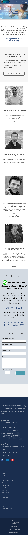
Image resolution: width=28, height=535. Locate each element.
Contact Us (5, 500)
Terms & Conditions (14, 522)
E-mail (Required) (7, 344)
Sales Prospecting (6, 487)
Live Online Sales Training (8, 480)
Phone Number (6, 350)
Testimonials (5, 483)
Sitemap (14, 520)
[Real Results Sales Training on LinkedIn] (7, 460)
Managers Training (6, 495)
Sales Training (5, 492)
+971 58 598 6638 (12, 452)
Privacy (14, 523)
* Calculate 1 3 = (7, 370)
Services (4, 490)
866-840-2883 (18, 325)
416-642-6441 (19, 322)
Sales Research (6, 485)
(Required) (7, 375)
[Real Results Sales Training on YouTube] (12, 460)
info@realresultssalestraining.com (12, 440)
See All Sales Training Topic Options (14, 73)
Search (4, 478)
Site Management (14, 526)
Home (3, 473)
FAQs (3, 475)
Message (4, 356)
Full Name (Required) (8, 338)
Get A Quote (5, 497)
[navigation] (26, 1)
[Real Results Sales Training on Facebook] (2, 460)
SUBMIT (21, 373)
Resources (14, 525)
